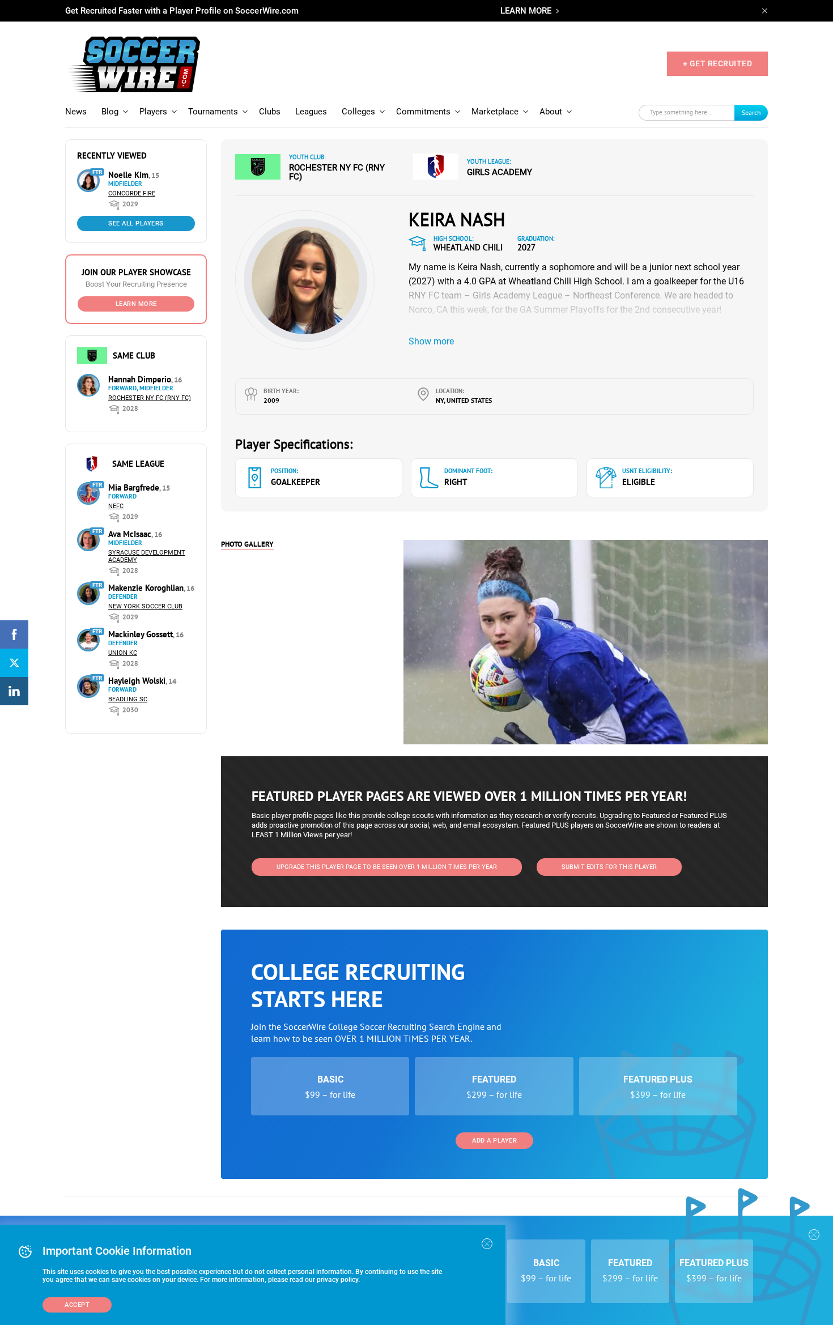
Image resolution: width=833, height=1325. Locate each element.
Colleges (358, 111)
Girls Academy (499, 172)
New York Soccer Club (145, 606)
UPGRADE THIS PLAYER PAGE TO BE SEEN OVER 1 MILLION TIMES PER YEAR (387, 867)
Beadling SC (127, 699)
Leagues (311, 111)
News (76, 111)
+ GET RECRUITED (718, 63)
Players (153, 111)
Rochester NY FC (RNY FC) (149, 398)
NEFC (116, 506)
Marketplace (494, 111)
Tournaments (213, 111)
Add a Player (494, 1140)
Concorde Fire (131, 193)
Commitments (423, 111)
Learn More (136, 304)
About (550, 111)
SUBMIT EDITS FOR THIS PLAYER (609, 867)
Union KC (122, 653)
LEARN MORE (525, 11)
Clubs (269, 111)
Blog (109, 111)
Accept (77, 1305)
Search (751, 112)
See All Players (136, 223)
